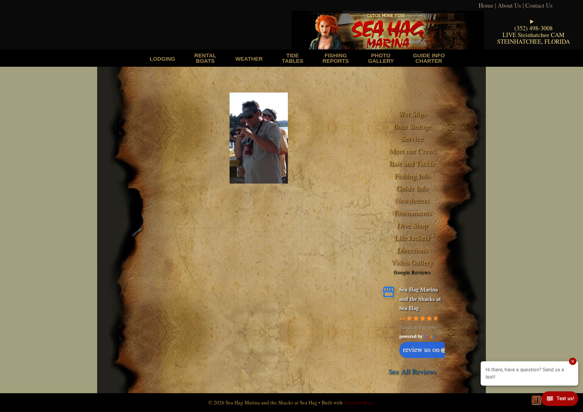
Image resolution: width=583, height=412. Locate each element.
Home (486, 5)
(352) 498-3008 (533, 28)
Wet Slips (412, 114)
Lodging (162, 59)
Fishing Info (412, 176)
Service (412, 138)
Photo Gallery (381, 58)
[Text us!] (560, 400)
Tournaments (412, 213)
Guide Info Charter (429, 58)
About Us (509, 5)
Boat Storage (412, 126)
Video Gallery (412, 262)
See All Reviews (412, 371)
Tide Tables (292, 58)
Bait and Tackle (412, 163)
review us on (421, 349)
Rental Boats (205, 58)
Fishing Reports (335, 58)
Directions (412, 250)
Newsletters (412, 200)
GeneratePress (359, 402)
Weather (249, 59)
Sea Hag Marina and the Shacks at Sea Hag (420, 298)
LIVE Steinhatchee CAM (533, 35)
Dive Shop (412, 225)
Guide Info (412, 188)
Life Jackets (412, 237)
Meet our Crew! (412, 151)
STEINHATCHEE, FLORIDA (533, 41)
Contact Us (539, 5)
